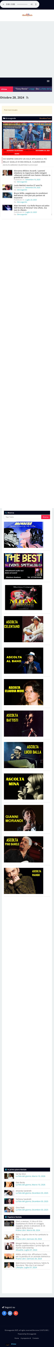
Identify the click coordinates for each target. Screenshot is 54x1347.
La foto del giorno (44, 89)
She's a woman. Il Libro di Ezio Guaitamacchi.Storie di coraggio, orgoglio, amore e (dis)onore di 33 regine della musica (30, 1224)
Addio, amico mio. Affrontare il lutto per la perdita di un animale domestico (33, 1255)
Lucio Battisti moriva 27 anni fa (28, 185)
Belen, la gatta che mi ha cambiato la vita (32, 1235)
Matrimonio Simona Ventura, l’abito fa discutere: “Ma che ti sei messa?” (32, 1264)
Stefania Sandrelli (23, 1199)
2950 (17, 154)
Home (17, 1338)
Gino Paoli (20, 1207)
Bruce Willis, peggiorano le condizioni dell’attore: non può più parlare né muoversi (31, 195)
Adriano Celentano (15, 150)
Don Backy (20, 1182)
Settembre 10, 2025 (32, 179)
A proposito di (26, 1338)
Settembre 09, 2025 (32, 187)
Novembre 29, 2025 (43, 150)
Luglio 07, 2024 (30, 1250)
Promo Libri (21, 1230)
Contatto (36, 1338)
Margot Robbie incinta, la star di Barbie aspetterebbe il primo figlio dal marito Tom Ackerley (32, 1245)
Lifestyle (19, 1267)
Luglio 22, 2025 (31, 212)
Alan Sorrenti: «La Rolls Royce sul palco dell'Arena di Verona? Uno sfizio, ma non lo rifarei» (31, 207)
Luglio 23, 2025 (31, 200)
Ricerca (45, 517)
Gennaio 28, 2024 (34, 1239)
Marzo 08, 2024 (33, 1230)
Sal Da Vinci (21, 1174)
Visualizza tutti (45, 118)
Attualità (19, 1250)
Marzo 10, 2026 (38, 1176)
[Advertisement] (27, 49)
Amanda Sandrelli (23, 1191)
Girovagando (22, 182)
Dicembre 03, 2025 (40, 1193)
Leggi (28, 89)
